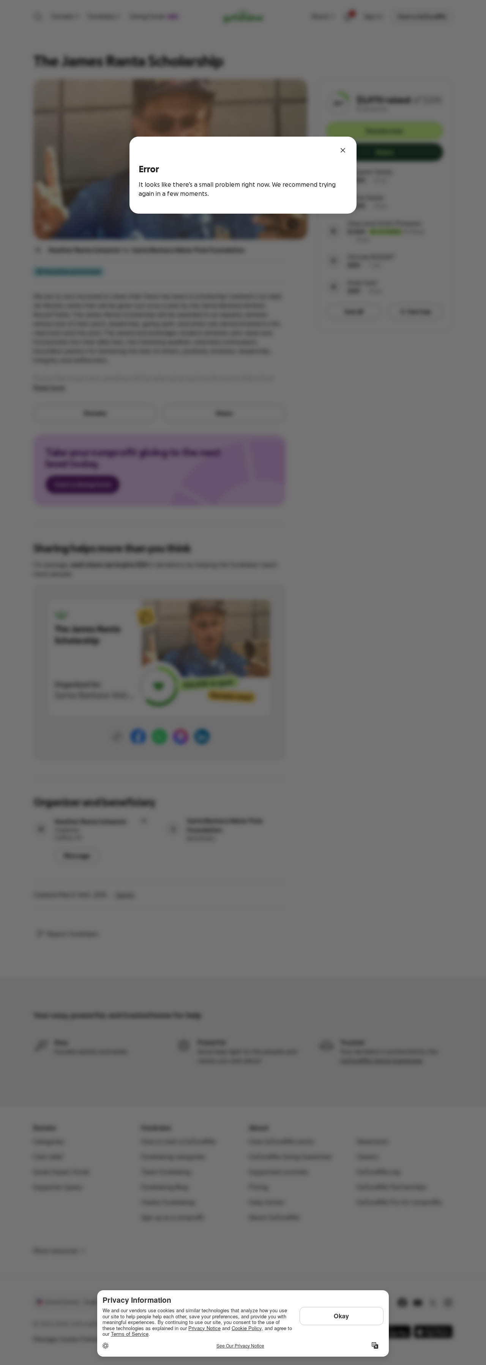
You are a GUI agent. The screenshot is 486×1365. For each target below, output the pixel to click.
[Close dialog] (342, 150)
